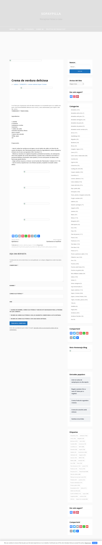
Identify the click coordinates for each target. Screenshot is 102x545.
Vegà (72, 309)
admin (16, 84)
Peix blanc (73, 244)
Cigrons (73, 162)
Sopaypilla (51, 13)
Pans (72, 231)
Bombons (73, 142)
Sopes (50, 247)
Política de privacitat (56, 29)
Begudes (73, 139)
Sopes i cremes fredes (77, 296)
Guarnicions (82, 452)
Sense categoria (75, 283)
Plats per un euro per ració (78, 477)
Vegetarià (74, 496)
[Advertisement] (51, 44)
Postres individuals (76, 482)
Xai (72, 319)
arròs (73, 438)
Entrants (23, 247)
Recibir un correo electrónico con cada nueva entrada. (28, 318)
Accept (95, 543)
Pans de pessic (75, 234)
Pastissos (73, 241)
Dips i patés (74, 188)
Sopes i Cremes (42, 84)
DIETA (18, 247)
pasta (85, 466)
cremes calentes (32, 84)
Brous (72, 146)
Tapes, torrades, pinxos (77, 299)
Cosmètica (74, 175)
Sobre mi (40, 29)
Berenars (73, 441)
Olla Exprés (74, 224)
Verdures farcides (76, 316)
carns (82, 441)
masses (73, 457)
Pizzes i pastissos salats (77, 254)
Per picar (73, 471)
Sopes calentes (75, 290)
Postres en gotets (76, 270)
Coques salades (75, 172)
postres (82, 480)
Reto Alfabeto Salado (77, 273)
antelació (14, 247)
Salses (73, 277)
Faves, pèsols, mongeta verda (79, 195)
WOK (72, 499)
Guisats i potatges (76, 205)
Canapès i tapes (75, 149)
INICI (20, 29)
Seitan (72, 280)
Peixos (73, 250)
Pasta (72, 237)
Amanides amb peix (76, 116)
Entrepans (74, 191)
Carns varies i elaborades (78, 155)
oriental (81, 460)
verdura (55, 247)
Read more (88, 543)
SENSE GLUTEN (75, 491)
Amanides (73, 110)
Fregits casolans (75, 198)
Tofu (72, 303)
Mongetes (74, 221)
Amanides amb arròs (76, 113)
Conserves (74, 165)
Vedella (73, 306)
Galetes (73, 201)
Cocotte (73, 444)
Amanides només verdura (78, 129)
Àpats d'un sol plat (82, 499)
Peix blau (73, 247)
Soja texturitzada (75, 286)
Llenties (73, 211)
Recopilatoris (74, 488)
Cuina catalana (75, 182)
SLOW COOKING (75, 493)
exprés (27, 247)
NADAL (73, 460)
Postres (73, 264)
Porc (72, 260)
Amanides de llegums (77, 119)
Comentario (14, 265)
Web (11, 301)
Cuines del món (75, 185)
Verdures (73, 313)
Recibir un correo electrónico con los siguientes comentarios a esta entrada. (36, 315)
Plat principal (83, 471)
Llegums (73, 208)
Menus (12, 29)
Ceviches (73, 159)
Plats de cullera (36, 247)
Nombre (12, 285)
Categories (29, 29)
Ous (31, 247)
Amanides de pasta (76, 123)
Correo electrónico (16, 293)
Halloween (73, 455)
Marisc (73, 214)
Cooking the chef (75, 168)
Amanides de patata (76, 126)
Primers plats (44, 247)
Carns (72, 152)
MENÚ (81, 457)
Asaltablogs (74, 136)
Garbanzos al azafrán (53, 240)
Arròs (72, 133)
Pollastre (73, 480)
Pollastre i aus (75, 257)
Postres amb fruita (76, 267)
